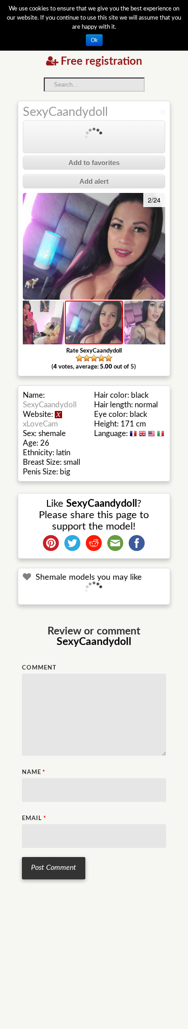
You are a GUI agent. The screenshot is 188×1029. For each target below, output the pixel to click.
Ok (94, 40)
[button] (31, 246)
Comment (39, 668)
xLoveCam (40, 424)
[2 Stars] (86, 358)
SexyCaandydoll (65, 112)
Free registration (101, 61)
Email (34, 818)
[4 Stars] (101, 358)
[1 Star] (79, 358)
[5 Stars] (108, 358)
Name (34, 772)
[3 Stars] (94, 358)
